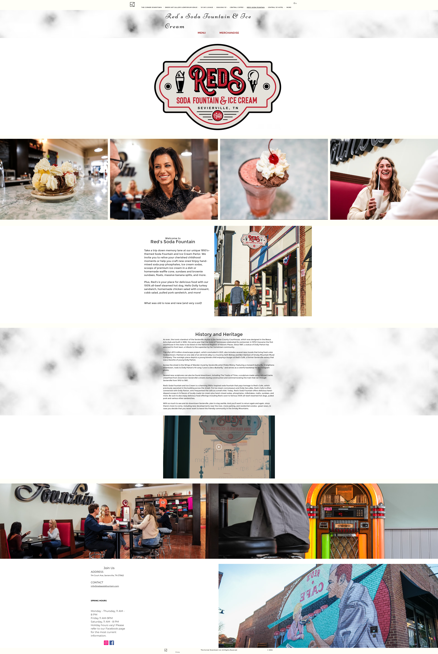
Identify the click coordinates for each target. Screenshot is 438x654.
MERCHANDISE (229, 32)
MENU (202, 32)
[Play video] (219, 447)
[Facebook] (112, 643)
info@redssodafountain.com (105, 586)
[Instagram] (106, 643)
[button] (295, 3)
